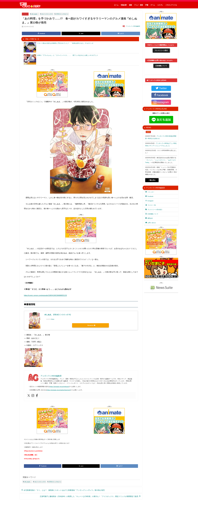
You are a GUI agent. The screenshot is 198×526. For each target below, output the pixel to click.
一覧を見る (152, 180)
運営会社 (150, 218)
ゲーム (153, 5)
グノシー (149, 160)
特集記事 (124, 5)
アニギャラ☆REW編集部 (133, 26)
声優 (146, 5)
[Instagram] (32, 395)
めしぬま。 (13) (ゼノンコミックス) (58, 314)
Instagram (150, 200)
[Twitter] (28, 395)
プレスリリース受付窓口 (154, 209)
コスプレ (160, 5)
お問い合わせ (152, 222)
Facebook (150, 196)
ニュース (25, 14)
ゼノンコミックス (47, 14)
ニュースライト (160, 160)
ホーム (116, 5)
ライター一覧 (152, 205)
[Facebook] (36, 395)
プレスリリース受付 (161, 50)
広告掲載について (161, 66)
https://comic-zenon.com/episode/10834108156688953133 (45, 295)
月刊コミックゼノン (62, 14)
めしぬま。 (35, 14)
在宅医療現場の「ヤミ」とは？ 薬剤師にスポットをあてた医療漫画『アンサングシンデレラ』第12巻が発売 (64, 490)
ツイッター (150, 192)
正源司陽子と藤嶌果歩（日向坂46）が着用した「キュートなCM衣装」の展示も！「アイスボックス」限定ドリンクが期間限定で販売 (89, 496)
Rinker (52, 319)
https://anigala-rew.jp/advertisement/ (59, 390)
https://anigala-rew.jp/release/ (59, 386)
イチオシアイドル (171, 5)
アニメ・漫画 (138, 5)
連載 (130, 5)
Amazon (90, 325)
